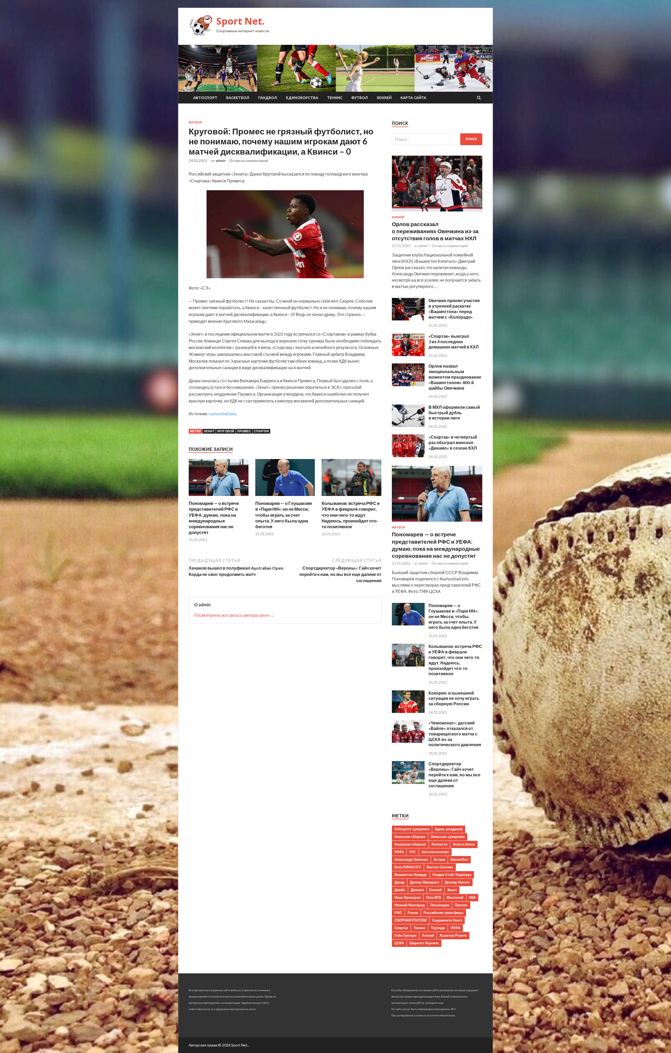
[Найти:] (437, 139)
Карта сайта (413, 98)
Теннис (334, 98)
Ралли (413, 912)
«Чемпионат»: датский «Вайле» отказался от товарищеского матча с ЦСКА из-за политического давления (455, 733)
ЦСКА (399, 943)
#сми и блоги (464, 844)
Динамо (417, 890)
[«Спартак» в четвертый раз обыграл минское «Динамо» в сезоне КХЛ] (408, 455)
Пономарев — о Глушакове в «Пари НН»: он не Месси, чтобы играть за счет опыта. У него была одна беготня (283, 514)
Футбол (359, 98)
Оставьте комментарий (248, 161)
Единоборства (302, 98)
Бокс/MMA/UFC (407, 867)
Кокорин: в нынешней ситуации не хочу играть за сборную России (454, 698)
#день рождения (449, 829)
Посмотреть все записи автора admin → (234, 615)
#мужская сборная (410, 844)
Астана (439, 859)
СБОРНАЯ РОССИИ (410, 920)
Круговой (225, 431)
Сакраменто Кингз (447, 920)
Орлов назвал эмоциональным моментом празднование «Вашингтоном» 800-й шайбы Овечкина (455, 376)
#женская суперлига (448, 836)
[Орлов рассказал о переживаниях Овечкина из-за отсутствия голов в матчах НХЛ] (437, 212)
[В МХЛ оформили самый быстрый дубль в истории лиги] (408, 425)
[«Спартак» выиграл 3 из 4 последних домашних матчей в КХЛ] (408, 354)
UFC (412, 852)
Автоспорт (205, 98)
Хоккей (384, 98)
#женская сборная (409, 836)
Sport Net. (240, 21)
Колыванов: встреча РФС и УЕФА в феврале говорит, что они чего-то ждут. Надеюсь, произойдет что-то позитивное (351, 514)
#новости (439, 844)
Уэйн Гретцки (405, 935)
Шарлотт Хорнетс (424, 943)
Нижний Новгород (409, 905)
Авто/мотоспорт (435, 852)
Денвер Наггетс (457, 882)
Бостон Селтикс (440, 867)
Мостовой (455, 897)
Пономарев (439, 905)
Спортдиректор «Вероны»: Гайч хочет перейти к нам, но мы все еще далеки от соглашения (454, 774)
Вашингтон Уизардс (410, 874)
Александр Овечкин (411, 859)
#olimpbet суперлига (411, 829)
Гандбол (267, 98)
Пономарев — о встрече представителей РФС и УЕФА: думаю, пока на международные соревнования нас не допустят (214, 517)
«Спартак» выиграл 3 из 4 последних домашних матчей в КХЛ (454, 342)
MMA (399, 852)
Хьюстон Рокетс (453, 935)
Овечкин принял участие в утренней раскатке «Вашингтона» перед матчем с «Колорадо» (454, 308)
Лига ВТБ (433, 897)
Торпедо (438, 928)
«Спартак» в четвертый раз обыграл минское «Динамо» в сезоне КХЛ (453, 442)
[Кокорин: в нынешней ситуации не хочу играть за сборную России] (408, 711)
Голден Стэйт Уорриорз (451, 874)
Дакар (399, 882)
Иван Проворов (407, 897)
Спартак (261, 431)
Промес (244, 431)
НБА (472, 897)
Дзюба (399, 890)
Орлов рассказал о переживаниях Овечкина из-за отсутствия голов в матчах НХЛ (435, 231)
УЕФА (455, 928)
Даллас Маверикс (424, 882)
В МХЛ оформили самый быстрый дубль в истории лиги (454, 413)
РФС (398, 912)
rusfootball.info (223, 413)
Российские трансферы (443, 912)
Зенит (209, 431)
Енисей (435, 890)
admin (220, 161)
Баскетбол (237, 98)
